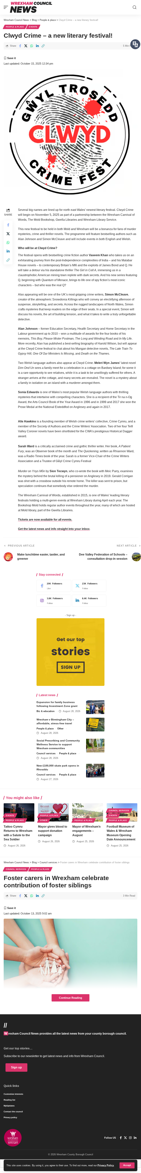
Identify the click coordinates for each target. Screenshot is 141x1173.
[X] (88, 586)
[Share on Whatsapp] (31, 46)
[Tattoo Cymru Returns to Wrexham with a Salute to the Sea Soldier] (19, 812)
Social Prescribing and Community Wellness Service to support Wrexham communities (58, 744)
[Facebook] (53, 586)
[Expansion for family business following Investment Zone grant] (95, 707)
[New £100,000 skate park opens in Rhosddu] (95, 770)
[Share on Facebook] (20, 46)
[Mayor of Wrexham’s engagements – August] (87, 812)
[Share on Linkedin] (37, 46)
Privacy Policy (105, 1165)
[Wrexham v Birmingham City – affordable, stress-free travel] (95, 724)
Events (33, 27)
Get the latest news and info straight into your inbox (54, 528)
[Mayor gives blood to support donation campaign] (53, 812)
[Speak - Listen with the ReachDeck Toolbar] (135, 44)
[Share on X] (25, 46)
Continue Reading (70, 997)
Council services (46, 753)
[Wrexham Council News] (31, 7)
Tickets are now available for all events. (45, 519)
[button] (127, 1165)
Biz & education (46, 711)
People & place (15, 27)
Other (60, 728)
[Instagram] (53, 601)
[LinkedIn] (88, 601)
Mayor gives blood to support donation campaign (52, 831)
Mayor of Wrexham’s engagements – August (86, 831)
